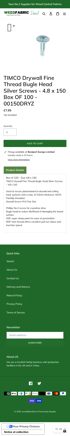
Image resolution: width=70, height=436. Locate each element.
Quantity (8, 126)
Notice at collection (16, 432)
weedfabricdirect (29, 411)
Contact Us (13, 278)
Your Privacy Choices (26, 426)
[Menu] (64, 13)
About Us (12, 269)
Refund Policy (14, 295)
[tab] (15, 170)
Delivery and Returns (18, 286)
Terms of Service (16, 312)
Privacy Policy (14, 303)
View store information (19, 159)
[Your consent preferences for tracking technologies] (64, 430)
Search (10, 261)
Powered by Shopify (47, 411)
